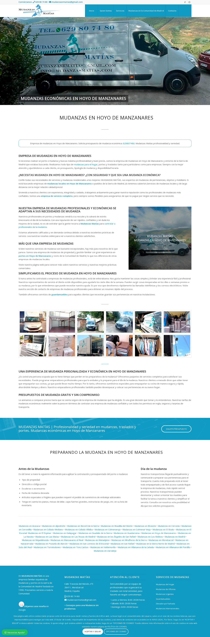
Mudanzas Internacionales (167, 608)
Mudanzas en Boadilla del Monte (117, 525)
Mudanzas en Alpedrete (53, 525)
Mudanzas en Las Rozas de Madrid (78, 536)
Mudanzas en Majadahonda (35, 540)
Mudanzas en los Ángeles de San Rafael (116, 536)
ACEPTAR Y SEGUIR (93, 631)
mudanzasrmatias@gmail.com (67, 2)
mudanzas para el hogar (86, 164)
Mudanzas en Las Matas (47, 536)
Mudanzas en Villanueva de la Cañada (136, 547)
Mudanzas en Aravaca (29, 525)
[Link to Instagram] (189, 2)
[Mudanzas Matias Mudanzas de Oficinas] (33, 346)
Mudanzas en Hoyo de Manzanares (158, 533)
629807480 (129, 143)
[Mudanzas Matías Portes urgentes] (148, 322)
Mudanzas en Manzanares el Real (66, 540)
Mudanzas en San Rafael (122, 543)
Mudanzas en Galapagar (65, 533)
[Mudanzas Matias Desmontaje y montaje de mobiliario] (61, 346)
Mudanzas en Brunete (145, 525)
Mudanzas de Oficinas (166, 589)
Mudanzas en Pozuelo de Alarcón (51, 543)
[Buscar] (185, 10)
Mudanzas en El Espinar (39, 533)
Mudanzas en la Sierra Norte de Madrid (155, 543)
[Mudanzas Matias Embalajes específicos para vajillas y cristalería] (119, 346)
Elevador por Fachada (165, 603)
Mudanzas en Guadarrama (126, 533)
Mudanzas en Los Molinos (150, 536)
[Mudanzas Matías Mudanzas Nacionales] (33, 322)
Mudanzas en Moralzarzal (160, 540)
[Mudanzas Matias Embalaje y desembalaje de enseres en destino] (90, 346)
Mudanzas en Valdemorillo (103, 547)
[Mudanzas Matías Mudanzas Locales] (90, 322)
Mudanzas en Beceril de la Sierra (83, 525)
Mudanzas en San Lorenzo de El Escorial (89, 543)
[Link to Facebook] (185, 2)
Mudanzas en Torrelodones (47, 547)
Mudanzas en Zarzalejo (105, 550)
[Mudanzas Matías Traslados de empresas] (119, 322)
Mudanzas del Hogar (165, 584)
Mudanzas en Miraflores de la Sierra (129, 540)
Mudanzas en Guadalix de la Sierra (95, 533)
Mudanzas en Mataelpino (97, 540)
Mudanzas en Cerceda (169, 525)
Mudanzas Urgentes (165, 594)
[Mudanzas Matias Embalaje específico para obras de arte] (148, 346)
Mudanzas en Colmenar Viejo (136, 529)
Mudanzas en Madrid (175, 536)
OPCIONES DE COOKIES (116, 631)
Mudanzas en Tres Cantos (75, 547)
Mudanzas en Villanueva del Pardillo (173, 547)
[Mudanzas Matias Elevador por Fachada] (177, 346)
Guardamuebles (163, 599)
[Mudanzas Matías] (39, 10)
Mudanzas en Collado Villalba (79, 529)
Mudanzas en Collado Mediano (48, 529)
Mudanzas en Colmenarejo (108, 529)
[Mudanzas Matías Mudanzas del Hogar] (177, 322)
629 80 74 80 (41, 2)
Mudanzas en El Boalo (163, 529)
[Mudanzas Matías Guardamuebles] (61, 322)
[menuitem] (91, 10)
